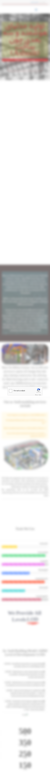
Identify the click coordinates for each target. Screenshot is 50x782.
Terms (40, 395)
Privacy (36, 395)
